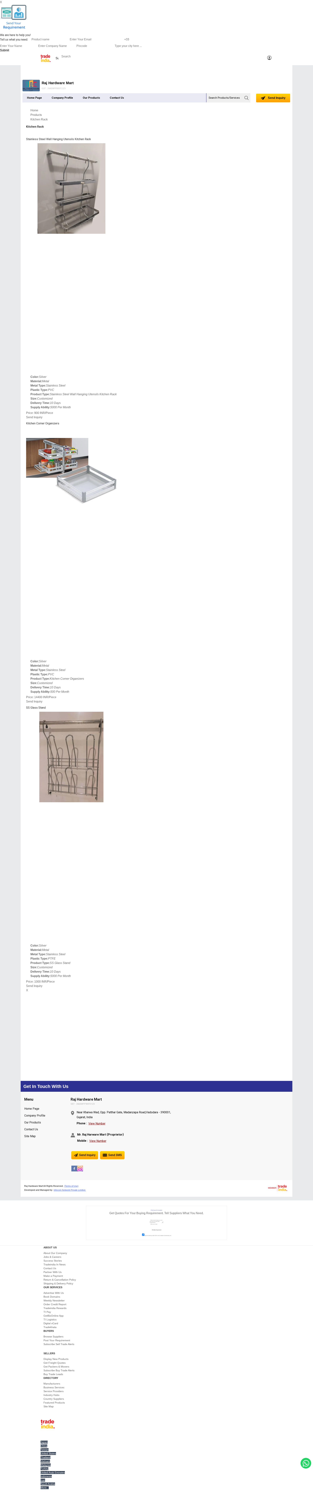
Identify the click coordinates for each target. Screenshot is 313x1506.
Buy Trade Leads (53, 1374)
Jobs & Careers (52, 1256)
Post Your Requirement (56, 1340)
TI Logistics (50, 1319)
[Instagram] (80, 1170)
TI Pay (47, 1311)
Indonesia (46, 1476)
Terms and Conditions (159, 1235)
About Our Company (55, 1253)
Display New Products (55, 1359)
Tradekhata (50, 1327)
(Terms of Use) (71, 1186)
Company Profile (62, 97)
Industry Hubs (51, 1395)
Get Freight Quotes (54, 1362)
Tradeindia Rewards (54, 1308)
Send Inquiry (276, 97)
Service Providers (53, 1391)
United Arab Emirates (53, 1472)
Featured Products (54, 1402)
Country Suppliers (53, 1398)
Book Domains (51, 1296)
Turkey (44, 1468)
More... (45, 1487)
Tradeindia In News (54, 1264)
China (44, 1445)
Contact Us (117, 97)
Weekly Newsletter (54, 1300)
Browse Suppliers (53, 1336)
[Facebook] (74, 1170)
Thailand (46, 1457)
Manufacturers (51, 1383)
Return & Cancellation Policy (59, 1279)
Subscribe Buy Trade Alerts (58, 1370)
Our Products (91, 97)
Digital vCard (50, 1323)
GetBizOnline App (53, 1315)
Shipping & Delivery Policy (58, 1283)
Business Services (53, 1387)
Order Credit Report (54, 1304)
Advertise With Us (53, 1292)
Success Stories (52, 1260)
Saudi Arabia (48, 1483)
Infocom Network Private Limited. (70, 1190)
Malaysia (46, 1464)
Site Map (30, 1136)
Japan (44, 1442)
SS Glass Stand (36, 707)
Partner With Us (52, 1272)
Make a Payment (53, 1275)
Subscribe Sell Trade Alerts (58, 1344)
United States (48, 1453)
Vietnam (45, 1461)
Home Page (34, 97)
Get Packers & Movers (56, 1366)
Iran (43, 1480)
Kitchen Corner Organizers (42, 423)
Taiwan (45, 1449)
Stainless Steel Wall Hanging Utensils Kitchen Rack (58, 139)
